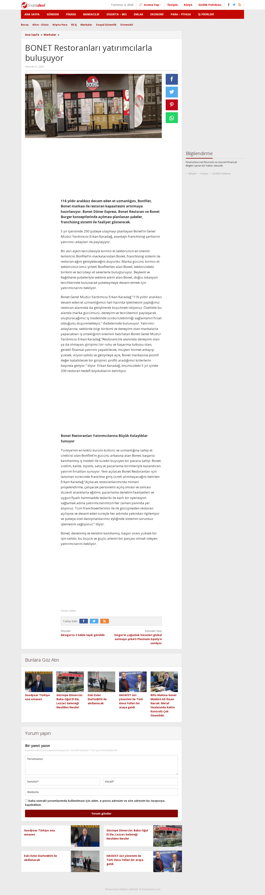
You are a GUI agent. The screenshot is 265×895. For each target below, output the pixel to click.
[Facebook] (84, 621)
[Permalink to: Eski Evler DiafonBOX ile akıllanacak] (101, 682)
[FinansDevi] (33, 5)
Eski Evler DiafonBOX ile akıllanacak (97, 699)
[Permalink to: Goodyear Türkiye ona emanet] (39, 682)
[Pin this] (172, 104)
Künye (204, 173)
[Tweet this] (172, 92)
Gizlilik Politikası (221, 173)
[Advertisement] (41, 199)
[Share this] (172, 79)
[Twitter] (95, 621)
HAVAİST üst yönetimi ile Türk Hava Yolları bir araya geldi (125, 860)
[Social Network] (234, 5)
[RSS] (105, 621)
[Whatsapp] (172, 117)
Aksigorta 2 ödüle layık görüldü (83, 633)
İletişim (192, 173)
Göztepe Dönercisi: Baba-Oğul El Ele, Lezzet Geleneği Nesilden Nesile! (127, 834)
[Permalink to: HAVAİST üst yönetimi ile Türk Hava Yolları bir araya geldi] (133, 682)
